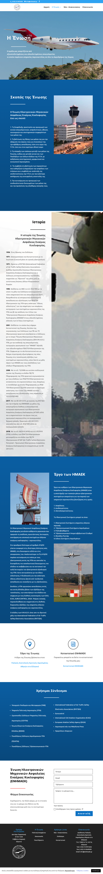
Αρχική (46, 7)
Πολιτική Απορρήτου (39, 832)
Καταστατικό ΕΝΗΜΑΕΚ (73, 666)
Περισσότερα (70, 870)
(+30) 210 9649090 (85, 849)
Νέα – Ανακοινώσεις (72, 7)
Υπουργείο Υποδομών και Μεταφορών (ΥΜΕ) (29, 705)
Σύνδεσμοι (60, 836)
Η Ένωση (55, 7)
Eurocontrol (59, 713)
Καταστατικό (60, 840)
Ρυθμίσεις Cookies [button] (83, 870)
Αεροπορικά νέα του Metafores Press (69, 727)
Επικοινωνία (88, 7)
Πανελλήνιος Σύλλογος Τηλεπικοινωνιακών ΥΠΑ (30, 746)
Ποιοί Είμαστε (39, 840)
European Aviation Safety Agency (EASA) (70, 722)
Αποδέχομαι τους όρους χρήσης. (69, 809)
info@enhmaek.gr (86, 852)
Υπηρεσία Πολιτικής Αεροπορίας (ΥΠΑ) (26, 710)
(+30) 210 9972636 (17, 1)
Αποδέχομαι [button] (95, 870)
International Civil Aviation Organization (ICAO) (73, 718)
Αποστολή (84, 813)
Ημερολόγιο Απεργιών (63, 731)
